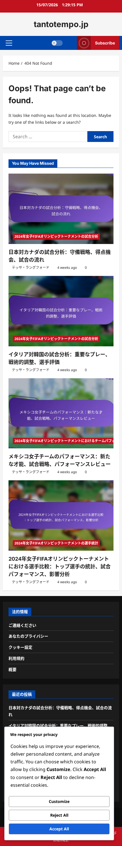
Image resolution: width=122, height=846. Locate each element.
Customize (59, 801)
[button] (9, 43)
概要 (12, 669)
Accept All (59, 828)
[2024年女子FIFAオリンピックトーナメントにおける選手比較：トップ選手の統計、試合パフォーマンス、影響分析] (61, 515)
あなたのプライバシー (28, 636)
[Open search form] (69, 42)
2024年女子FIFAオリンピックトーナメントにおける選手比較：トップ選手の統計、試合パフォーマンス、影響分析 (60, 566)
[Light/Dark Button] (57, 43)
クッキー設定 (20, 647)
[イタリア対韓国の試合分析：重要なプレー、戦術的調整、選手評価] (61, 311)
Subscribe (105, 42)
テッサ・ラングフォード (30, 267)
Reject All (59, 815)
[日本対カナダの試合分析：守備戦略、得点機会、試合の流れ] (61, 209)
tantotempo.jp (61, 24)
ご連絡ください (22, 625)
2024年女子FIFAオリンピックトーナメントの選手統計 (56, 543)
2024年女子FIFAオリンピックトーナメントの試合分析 (56, 236)
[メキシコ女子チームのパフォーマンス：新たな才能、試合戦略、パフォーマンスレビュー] (61, 413)
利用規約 (16, 658)
